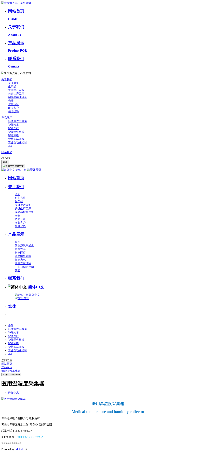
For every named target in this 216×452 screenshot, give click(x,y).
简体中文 (21, 169)
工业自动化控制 (17, 142)
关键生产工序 (16, 93)
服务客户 (13, 107)
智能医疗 (13, 128)
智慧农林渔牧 (16, 139)
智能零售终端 (16, 131)
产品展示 (6, 117)
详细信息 (13, 392)
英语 (38, 169)
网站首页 (16, 178)
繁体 (5, 162)
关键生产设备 (16, 90)
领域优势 (13, 111)
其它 (11, 146)
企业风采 (13, 83)
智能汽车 (13, 124)
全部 (17, 194)
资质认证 (13, 104)
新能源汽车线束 (17, 121)
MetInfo (20, 449)
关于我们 (6, 79)
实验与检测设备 (17, 97)
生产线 (12, 86)
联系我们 (6, 152)
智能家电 (13, 135)
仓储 (11, 100)
